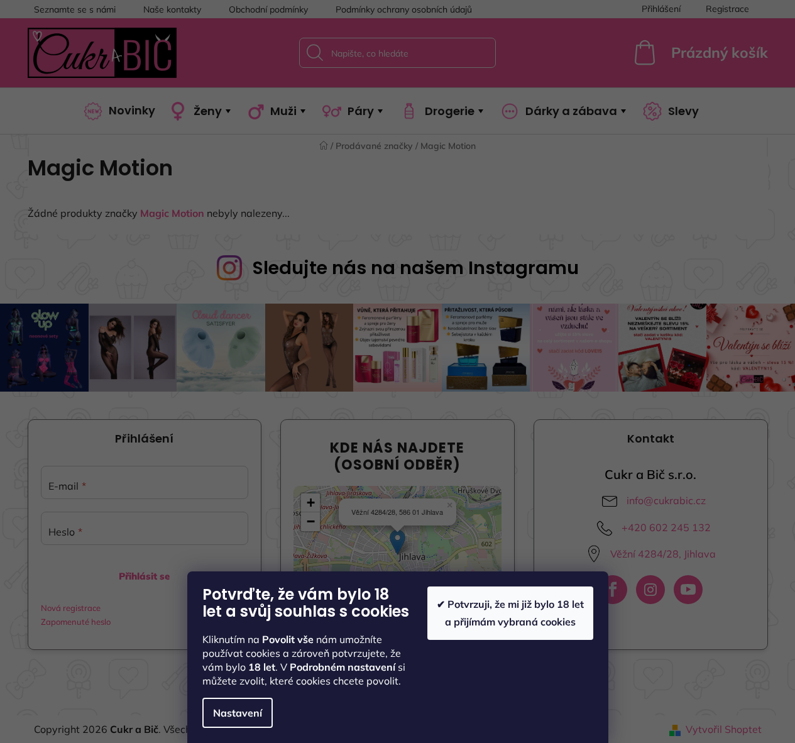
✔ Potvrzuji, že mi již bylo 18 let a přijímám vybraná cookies (510, 612)
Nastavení (237, 713)
